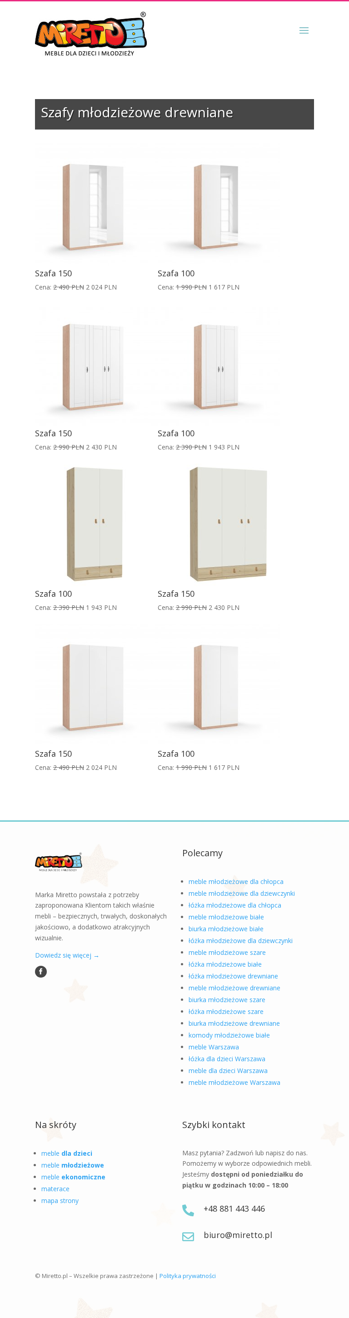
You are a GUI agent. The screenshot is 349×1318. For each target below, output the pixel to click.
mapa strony (60, 1200)
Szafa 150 (53, 273)
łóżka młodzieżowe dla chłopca (235, 905)
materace (55, 1188)
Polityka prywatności (188, 1276)
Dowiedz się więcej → (67, 955)
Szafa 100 (176, 273)
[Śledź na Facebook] (41, 972)
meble (66, 1153)
